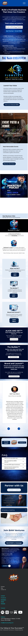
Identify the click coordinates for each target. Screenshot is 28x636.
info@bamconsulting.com (7, 622)
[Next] (19, 428)
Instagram (3, 599)
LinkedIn (3, 595)
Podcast (3, 586)
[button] (22, 442)
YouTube (3, 603)
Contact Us (3, 589)
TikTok (2, 601)
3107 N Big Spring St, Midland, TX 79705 (10, 618)
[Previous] (8, 428)
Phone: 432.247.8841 (6, 620)
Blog (2, 588)
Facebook (3, 597)
